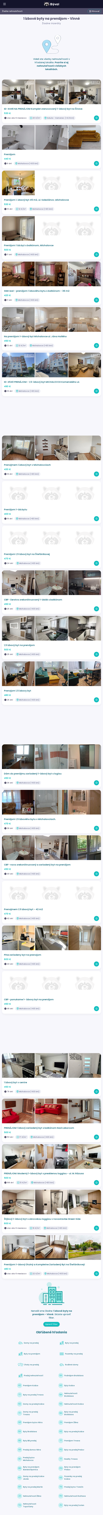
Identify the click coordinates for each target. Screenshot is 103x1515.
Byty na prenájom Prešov (72, 1468)
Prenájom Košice (30, 1385)
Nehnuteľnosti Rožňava (75, 1496)
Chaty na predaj (31, 1364)
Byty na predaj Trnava (33, 1394)
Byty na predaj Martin (33, 1487)
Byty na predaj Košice (74, 1431)
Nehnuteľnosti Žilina (32, 1496)
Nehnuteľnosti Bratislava (70, 1394)
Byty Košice (69, 1385)
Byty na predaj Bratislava (71, 1413)
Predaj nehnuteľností (33, 1375)
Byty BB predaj (29, 1440)
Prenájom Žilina (71, 1422)
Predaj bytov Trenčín (73, 1487)
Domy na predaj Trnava (30, 1413)
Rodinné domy (71, 1364)
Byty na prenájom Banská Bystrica (31, 1468)
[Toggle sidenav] (5, 4)
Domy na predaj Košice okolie (33, 1477)
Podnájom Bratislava (73, 1375)
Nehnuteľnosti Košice (74, 1404)
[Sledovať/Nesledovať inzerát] (96, 117)
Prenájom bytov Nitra (32, 1422)
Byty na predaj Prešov (74, 1449)
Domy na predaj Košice (33, 1404)
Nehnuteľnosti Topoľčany (29, 1505)
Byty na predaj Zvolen (74, 1505)
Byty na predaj (71, 1343)
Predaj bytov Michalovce (29, 1459)
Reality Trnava (71, 1459)
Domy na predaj (31, 1343)
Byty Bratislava (30, 1431)
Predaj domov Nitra (32, 1449)
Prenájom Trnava (72, 1440)
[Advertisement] (51, 417)
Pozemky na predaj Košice (73, 1477)
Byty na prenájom (32, 1354)
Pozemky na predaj (74, 1354)
